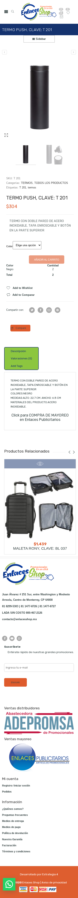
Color (9, 246)
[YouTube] (12, 638)
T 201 (22, 187)
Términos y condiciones (16, 851)
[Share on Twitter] (32, 310)
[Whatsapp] (19, 638)
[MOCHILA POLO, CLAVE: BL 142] (73, 52)
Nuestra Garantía (12, 839)
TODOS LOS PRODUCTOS (51, 182)
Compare (21, 328)
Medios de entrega (13, 821)
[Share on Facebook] (40, 310)
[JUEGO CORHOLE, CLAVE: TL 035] (4, 52)
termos (32, 187)
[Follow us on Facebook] (4, 638)
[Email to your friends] (49, 310)
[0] (61, 17)
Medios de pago (11, 827)
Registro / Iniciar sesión (16, 785)
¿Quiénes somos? (13, 809)
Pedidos (7, 791)
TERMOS (27, 182)
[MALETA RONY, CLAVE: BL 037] (40, 504)
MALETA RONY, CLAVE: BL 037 (40, 548)
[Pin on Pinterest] (57, 310)
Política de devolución (15, 833)
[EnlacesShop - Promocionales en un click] (39, 12)
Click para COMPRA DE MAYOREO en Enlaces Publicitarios (40, 417)
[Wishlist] (68, 14)
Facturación (9, 845)
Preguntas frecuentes (15, 815)
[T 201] (40, 97)
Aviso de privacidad (54, 882)
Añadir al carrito (46, 259)
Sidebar (40, 38)
